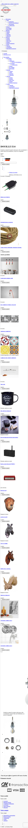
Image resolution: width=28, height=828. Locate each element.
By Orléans (8, 28)
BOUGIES (8, 29)
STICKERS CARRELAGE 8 (6, 645)
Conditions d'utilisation (8, 803)
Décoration (7, 19)
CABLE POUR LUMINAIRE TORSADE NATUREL (11, 247)
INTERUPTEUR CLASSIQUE (7, 222)
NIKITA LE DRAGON (5, 595)
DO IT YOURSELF (14, 23)
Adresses (5, 820)
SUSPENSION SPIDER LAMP (7, 278)
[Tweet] (3, 168)
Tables (7, 33)
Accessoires (10, 24)
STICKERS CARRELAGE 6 (6, 620)
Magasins (5, 807)
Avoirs (4, 819)
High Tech (8, 41)
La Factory (5, 805)
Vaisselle (8, 46)
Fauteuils (8, 34)
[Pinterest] (3, 169)
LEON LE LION (4, 517)
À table (6, 44)
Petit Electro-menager (11, 48)
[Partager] (3, 166)
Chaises (8, 32)
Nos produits (6, 57)
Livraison (5, 801)
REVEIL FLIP (3, 490)
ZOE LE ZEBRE (4, 543)
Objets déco (12, 25)
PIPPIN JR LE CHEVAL (6, 568)
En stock (3, 176)
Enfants (8, 42)
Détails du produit (13, 172)
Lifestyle (6, 37)
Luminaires (10, 21)
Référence (11, 175)
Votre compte (4, 810)
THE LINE (3, 384)
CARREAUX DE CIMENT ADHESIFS (8, 357)
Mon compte (4, 3)
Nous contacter (6, 806)
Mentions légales (7, 802)
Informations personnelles (9, 815)
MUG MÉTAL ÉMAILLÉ (6, 411)
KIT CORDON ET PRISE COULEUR (8, 304)
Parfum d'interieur (10, 43)
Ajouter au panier (5, 164)
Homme (8, 39)
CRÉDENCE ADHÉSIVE (6, 331)
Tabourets (8, 35)
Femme (8, 38)
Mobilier (6, 30)
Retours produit (6, 816)
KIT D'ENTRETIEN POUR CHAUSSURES (9, 437)
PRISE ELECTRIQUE (5, 197)
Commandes (6, 818)
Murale (8, 26)
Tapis (7, 20)
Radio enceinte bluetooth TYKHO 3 (8, 464)
